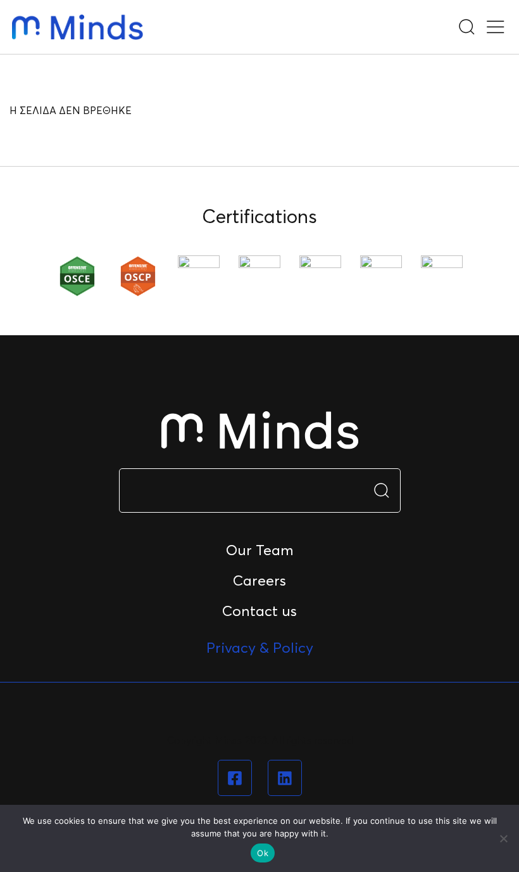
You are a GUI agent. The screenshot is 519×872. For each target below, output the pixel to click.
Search (382, 490)
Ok (262, 853)
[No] (503, 838)
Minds (77, 27)
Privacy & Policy (259, 648)
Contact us (259, 611)
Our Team (260, 550)
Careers (259, 580)
